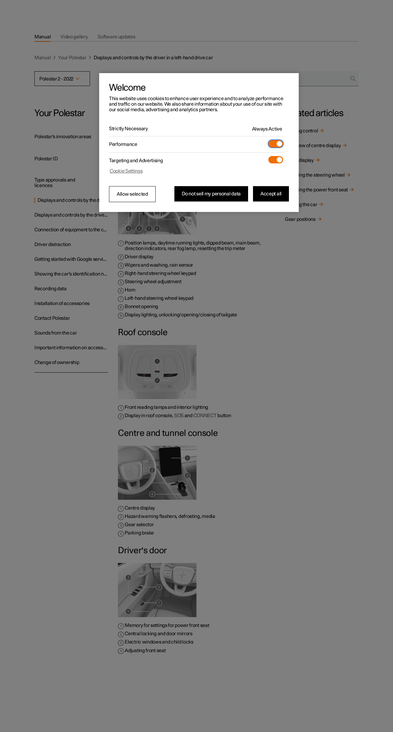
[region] (199, 142)
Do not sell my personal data (211, 193)
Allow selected (132, 194)
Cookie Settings (126, 171)
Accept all (271, 193)
